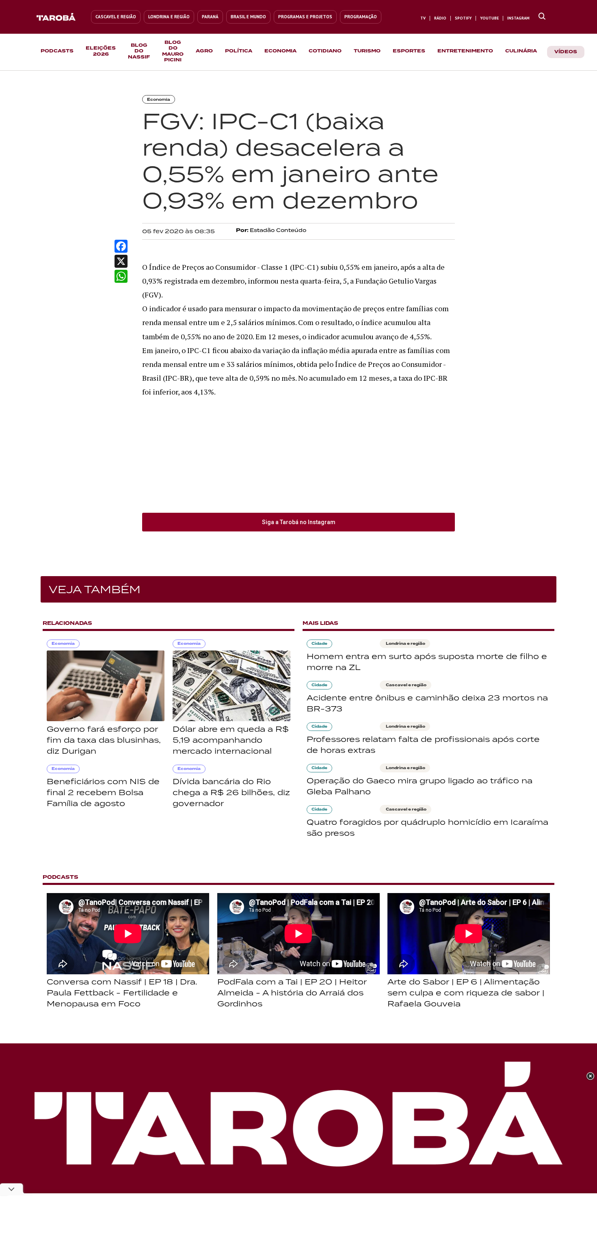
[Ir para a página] (542, 17)
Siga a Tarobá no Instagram (298, 522)
